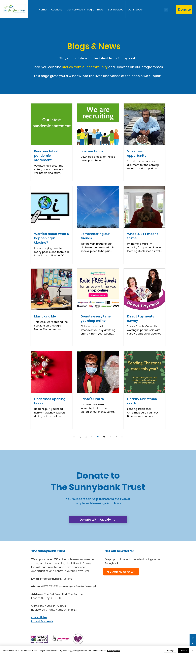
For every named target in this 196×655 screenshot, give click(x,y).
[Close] (192, 650)
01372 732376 (68, 586)
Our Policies (39, 617)
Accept (184, 650)
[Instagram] (192, 643)
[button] (85, 9)
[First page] (73, 436)
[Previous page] (80, 436)
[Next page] (116, 436)
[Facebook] (192, 638)
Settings (170, 650)
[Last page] (122, 436)
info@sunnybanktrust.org (56, 578)
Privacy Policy (113, 650)
